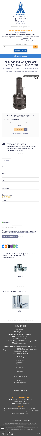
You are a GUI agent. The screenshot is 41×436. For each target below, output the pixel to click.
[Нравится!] (25, 129)
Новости (20, 371)
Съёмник (24, 44)
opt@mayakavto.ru (20, 32)
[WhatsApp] (14, 246)
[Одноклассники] (6, 246)
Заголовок (5, 188)
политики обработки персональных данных (22, 233)
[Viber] (11, 246)
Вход (20, 380)
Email (3, 173)
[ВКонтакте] (3, 246)
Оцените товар (7, 195)
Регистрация (21, 383)
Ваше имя (5, 167)
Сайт (3, 180)
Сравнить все (7, 257)
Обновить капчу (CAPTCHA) (9, 227)
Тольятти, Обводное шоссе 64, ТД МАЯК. (20, 409)
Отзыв (4, 200)
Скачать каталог (20, 51)
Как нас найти (21, 21)
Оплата (19, 365)
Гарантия (19, 367)
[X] (9, 246)
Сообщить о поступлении (20, 133)
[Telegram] (17, 246)
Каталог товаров (21, 56)
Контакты (22, 23)
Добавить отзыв (11, 236)
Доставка (19, 363)
